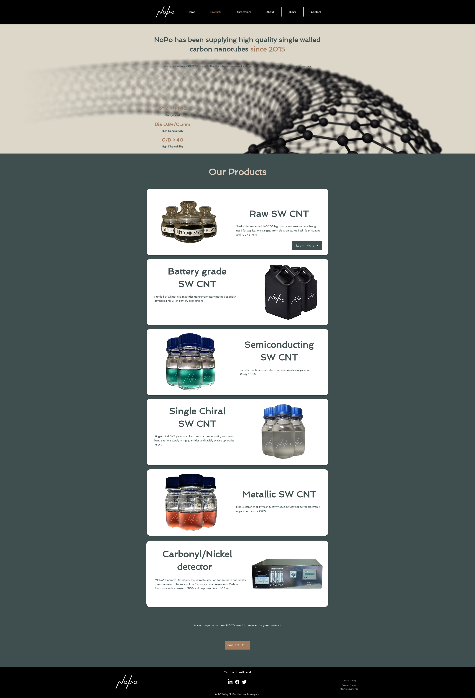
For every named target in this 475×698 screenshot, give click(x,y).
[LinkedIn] (230, 682)
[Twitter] (244, 682)
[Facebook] (237, 682)
